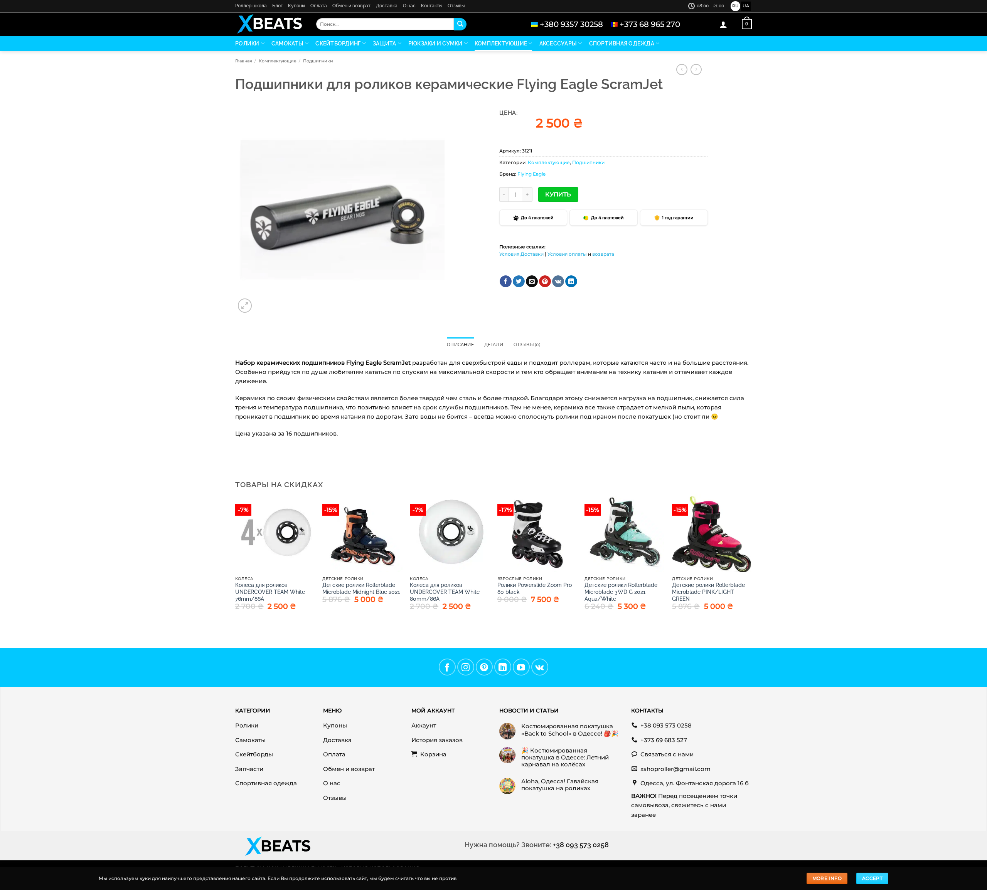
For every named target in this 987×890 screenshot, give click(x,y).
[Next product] (681, 69)
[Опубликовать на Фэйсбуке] (506, 281)
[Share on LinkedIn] (571, 281)
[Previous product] (696, 69)
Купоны (296, 5)
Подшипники (318, 61)
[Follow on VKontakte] (539, 667)
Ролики (247, 43)
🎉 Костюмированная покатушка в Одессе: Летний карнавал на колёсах (565, 757)
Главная (243, 61)
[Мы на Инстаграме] (465, 667)
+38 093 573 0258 (581, 845)
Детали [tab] (493, 344)
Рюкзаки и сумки (435, 43)
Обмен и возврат (351, 5)
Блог (277, 5)
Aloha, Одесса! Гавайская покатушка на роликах (559, 785)
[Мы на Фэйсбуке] (447, 667)
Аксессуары (558, 43)
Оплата (318, 5)
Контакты (431, 5)
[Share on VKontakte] (558, 281)
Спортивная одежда (621, 43)
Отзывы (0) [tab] (527, 344)
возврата (603, 254)
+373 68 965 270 (650, 24)
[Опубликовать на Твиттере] (519, 281)
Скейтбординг (337, 43)
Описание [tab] (460, 344)
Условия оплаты (567, 254)
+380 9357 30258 (571, 24)
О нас (409, 5)
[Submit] (460, 24)
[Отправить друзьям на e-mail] (532, 281)
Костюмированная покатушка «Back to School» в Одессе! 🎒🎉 (569, 730)
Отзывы (456, 5)
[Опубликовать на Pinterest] (545, 281)
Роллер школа (251, 5)
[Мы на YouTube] (521, 667)
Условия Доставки (521, 254)
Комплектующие (501, 43)
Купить (558, 194)
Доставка (386, 5)
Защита (384, 43)
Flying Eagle (531, 174)
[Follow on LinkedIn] (502, 667)
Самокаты (287, 43)
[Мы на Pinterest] (484, 667)
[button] (723, 24)
